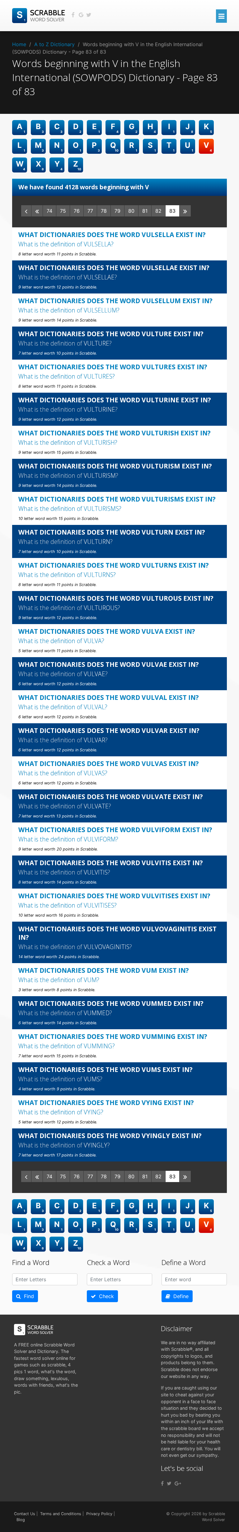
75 (63, 211)
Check (105, 1296)
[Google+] (178, 1483)
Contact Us (24, 1513)
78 (104, 211)
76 (77, 211)
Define (179, 1296)
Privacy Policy (99, 1513)
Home (19, 44)
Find (27, 1296)
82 (158, 211)
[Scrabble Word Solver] (39, 15)
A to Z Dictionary (54, 44)
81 (145, 211)
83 (172, 211)
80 (131, 211)
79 (117, 211)
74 (49, 211)
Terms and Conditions (60, 1513)
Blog (20, 1519)
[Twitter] (169, 1483)
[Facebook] (162, 1483)
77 (90, 211)
